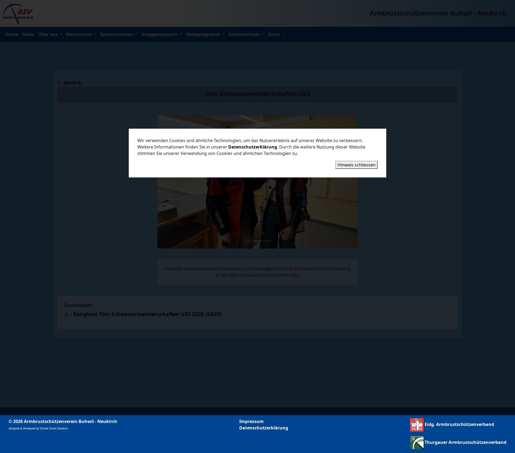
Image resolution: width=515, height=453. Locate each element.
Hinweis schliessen (356, 165)
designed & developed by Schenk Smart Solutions (38, 428)
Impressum (251, 421)
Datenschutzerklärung (263, 428)
